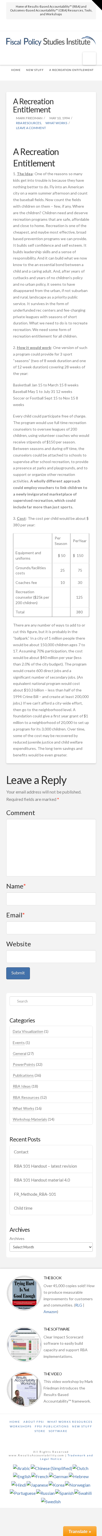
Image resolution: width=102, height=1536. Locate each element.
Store (40, 1431)
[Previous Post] (51, 75)
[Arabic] (21, 1467)
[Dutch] (80, 1467)
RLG (78, 1305)
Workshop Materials (30, 1119)
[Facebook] (51, 25)
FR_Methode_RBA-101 (35, 1194)
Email (15, 915)
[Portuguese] (23, 1493)
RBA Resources (28, 123)
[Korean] (56, 1484)
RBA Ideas (22, 1086)
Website (18, 944)
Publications (23, 1075)
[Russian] (45, 1493)
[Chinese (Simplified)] (51, 1467)
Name (16, 886)
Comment (20, 812)
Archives (17, 1238)
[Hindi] (18, 1484)
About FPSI (33, 1421)
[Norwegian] (77, 1484)
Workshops (21, 1426)
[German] (58, 1476)
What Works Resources (69, 1421)
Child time (23, 1208)
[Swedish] (51, 1501)
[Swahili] (83, 1493)
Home (15, 1421)
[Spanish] (64, 1493)
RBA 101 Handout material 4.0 (42, 1179)
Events (19, 1042)
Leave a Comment (31, 128)
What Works (56, 123)
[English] (22, 1476)
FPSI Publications (52, 1426)
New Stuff (35, 69)
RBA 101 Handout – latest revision (45, 1166)
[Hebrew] (79, 1476)
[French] (39, 1476)
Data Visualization (28, 1031)
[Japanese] (37, 1484)
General (19, 1053)
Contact (21, 1151)
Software (58, 1431)
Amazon (50, 1311)
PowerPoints (24, 1064)
